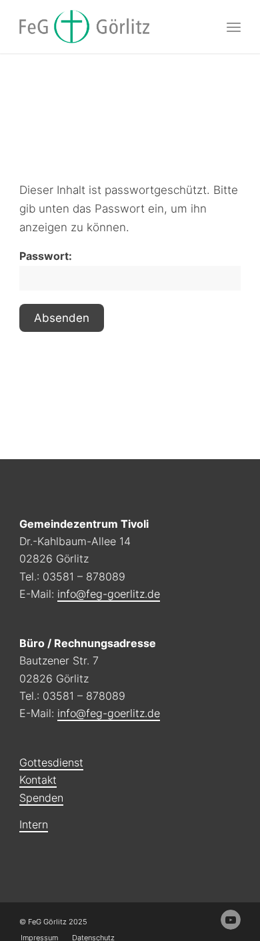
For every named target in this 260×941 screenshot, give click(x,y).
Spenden (41, 797)
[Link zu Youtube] (231, 920)
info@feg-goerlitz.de (108, 593)
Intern (33, 824)
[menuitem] (234, 27)
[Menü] (234, 27)
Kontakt (38, 779)
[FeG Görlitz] (107, 26)
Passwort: (45, 256)
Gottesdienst (51, 762)
